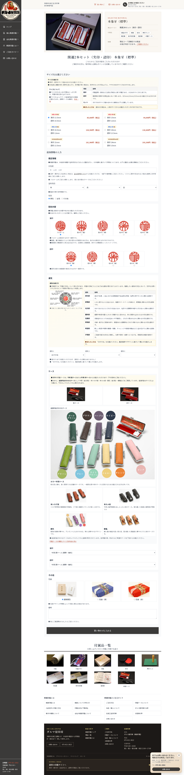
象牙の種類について (52, 713)
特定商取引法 (50, 756)
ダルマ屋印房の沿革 (141, 708)
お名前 (51, 166)
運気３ (123, 351)
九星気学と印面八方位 (53, 708)
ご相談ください (143, 44)
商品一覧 (88, 735)
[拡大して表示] (66, 298)
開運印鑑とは (50, 703)
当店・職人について (113, 708)
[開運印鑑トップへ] (10, 10)
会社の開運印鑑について (83, 713)
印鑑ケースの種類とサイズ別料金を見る (63, 541)
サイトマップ (74, 756)
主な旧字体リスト (80, 174)
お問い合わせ (110, 719)
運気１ (52, 351)
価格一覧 (82, 756)
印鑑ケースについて (141, 703)
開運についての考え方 (82, 703)
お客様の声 (138, 713)
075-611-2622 (158, 765)
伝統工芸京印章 (111, 713)
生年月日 (51, 183)
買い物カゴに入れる (102, 630)
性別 (50, 195)
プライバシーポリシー (62, 756)
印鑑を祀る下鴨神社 (81, 708)
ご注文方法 (110, 703)
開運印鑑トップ (90, 732)
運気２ (87, 351)
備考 (50, 607)
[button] (10, 33)
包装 (50, 579)
